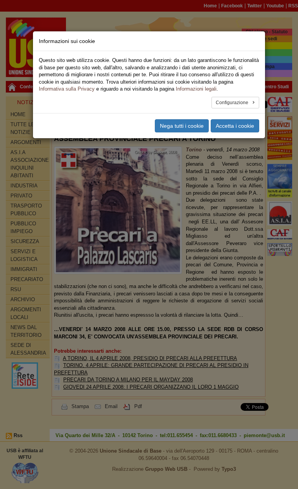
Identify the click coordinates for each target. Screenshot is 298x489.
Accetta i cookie (235, 126)
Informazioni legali (196, 89)
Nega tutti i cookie (182, 126)
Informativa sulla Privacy (67, 89)
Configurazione (232, 102)
